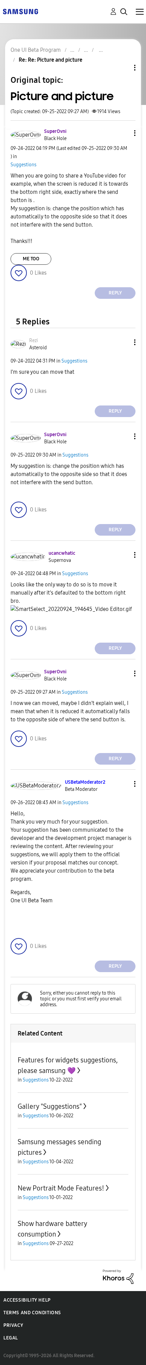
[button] (123, 133)
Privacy (13, 1325)
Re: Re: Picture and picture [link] (51, 60)
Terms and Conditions (32, 1313)
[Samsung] (20, 11)
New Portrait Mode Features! (61, 1188)
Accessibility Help (27, 1300)
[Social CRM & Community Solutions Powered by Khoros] (118, 1276)
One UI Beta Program (36, 50)
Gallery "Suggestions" (50, 1106)
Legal (10, 1338)
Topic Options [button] (123, 67)
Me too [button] (31, 259)
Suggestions (23, 165)
